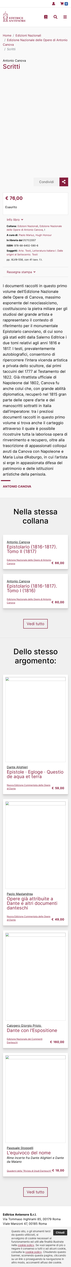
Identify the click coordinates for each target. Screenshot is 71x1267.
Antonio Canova (14, 60)
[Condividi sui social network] (63, 182)
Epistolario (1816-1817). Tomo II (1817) (32, 549)
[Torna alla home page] (14, 20)
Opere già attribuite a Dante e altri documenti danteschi (32, 903)
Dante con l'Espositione (32, 1030)
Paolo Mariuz (26, 235)
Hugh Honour (44, 235)
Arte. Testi (25, 250)
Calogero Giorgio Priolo (24, 1025)
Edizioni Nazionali (28, 226)
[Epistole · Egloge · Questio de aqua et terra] (35, 719)
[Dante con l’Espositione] (35, 976)
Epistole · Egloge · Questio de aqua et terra (35, 774)
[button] (55, 17)
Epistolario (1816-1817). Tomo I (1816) (32, 588)
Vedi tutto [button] (35, 624)
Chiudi (60, 1232)
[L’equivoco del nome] (35, 1099)
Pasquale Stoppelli (20, 1148)
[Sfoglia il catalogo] (46, 17)
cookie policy (26, 1245)
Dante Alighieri (17, 767)
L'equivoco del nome (29, 1152)
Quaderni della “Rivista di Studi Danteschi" (29, 1170)
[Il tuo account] (52, 3)
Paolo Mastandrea (20, 894)
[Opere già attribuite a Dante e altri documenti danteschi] (35, 845)
